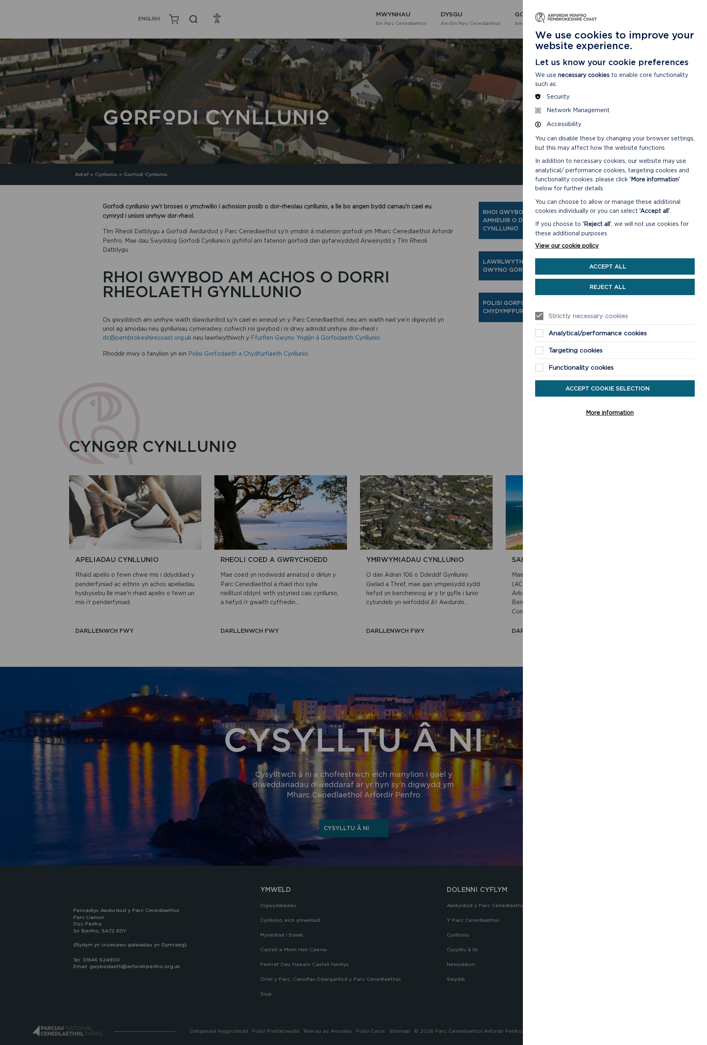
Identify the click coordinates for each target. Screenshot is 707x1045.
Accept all (607, 266)
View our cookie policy (567, 245)
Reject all (608, 287)
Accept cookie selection (607, 388)
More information (610, 412)
